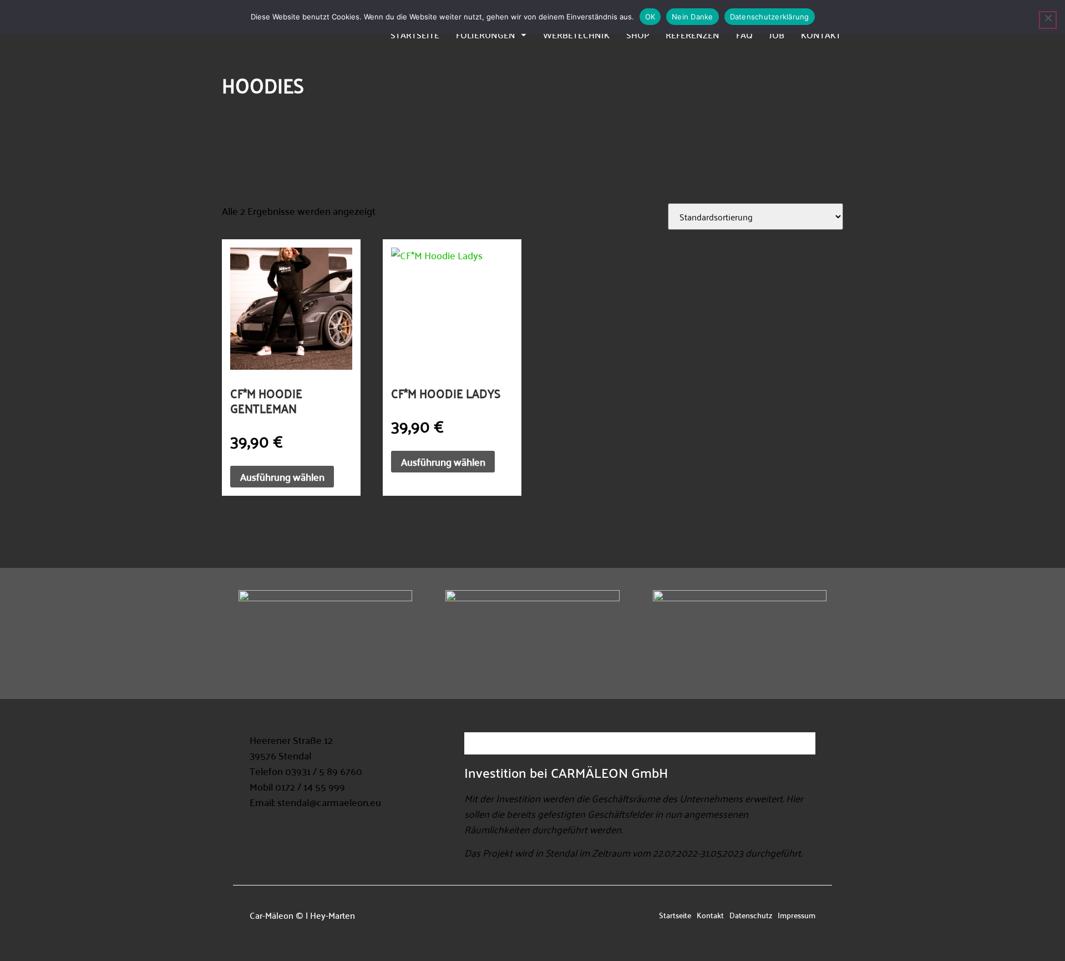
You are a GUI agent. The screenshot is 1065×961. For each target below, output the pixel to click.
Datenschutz (750, 915)
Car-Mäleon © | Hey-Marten (302, 915)
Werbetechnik (576, 34)
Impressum (796, 915)
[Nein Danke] (1048, 20)
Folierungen (485, 34)
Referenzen (692, 34)
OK (650, 16)
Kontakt (821, 34)
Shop (637, 34)
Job (776, 34)
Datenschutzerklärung (769, 16)
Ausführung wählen (282, 476)
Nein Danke (692, 16)
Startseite (414, 34)
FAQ (744, 34)
